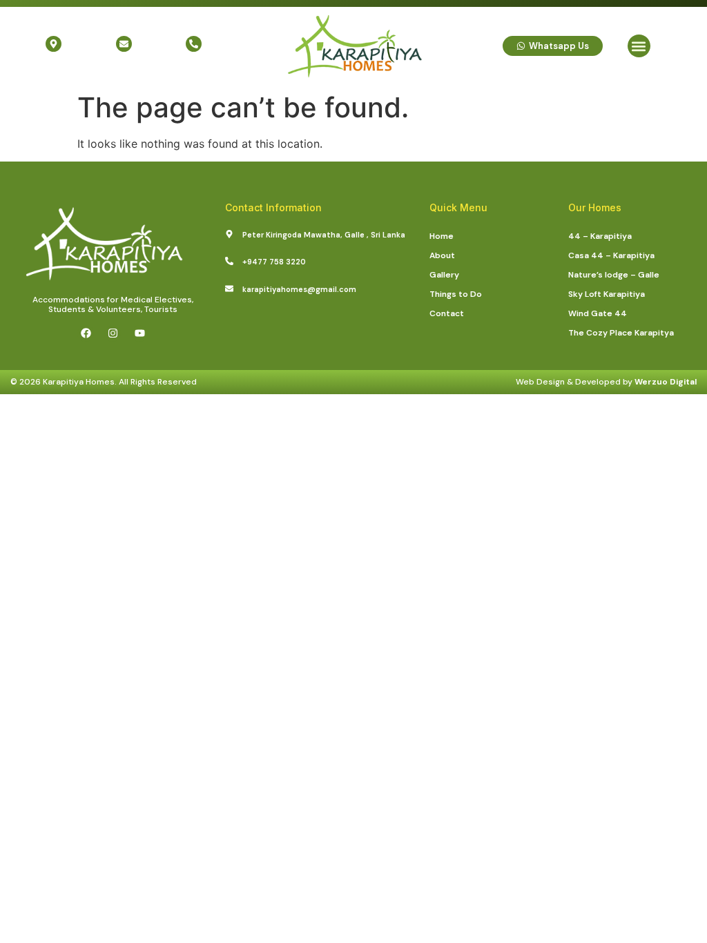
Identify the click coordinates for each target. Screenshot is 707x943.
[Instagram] (112, 333)
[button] (639, 46)
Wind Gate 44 (597, 313)
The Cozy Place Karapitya (621, 332)
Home (441, 236)
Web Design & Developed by (606, 381)
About (442, 255)
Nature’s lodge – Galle (613, 274)
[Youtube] (139, 333)
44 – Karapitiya (600, 236)
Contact (446, 313)
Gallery (444, 274)
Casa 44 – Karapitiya (611, 255)
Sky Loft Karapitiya (606, 294)
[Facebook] (85, 333)
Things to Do (455, 294)
